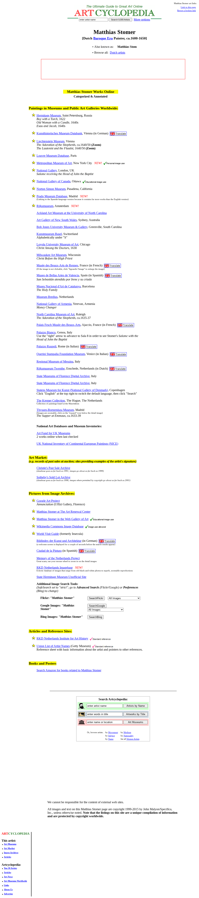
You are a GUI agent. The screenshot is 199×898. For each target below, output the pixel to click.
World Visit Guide (48, 533)
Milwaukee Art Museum (51, 255)
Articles (7, 857)
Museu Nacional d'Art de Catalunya (59, 286)
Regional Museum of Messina (55, 361)
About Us (8, 889)
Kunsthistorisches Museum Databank (59, 133)
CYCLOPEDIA (19, 833)
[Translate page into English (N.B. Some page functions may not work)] (118, 133)
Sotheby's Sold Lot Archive (53, 477)
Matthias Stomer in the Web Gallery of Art (62, 519)
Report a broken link (186, 10)
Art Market (9, 848)
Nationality (129, 735)
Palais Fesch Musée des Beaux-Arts (58, 324)
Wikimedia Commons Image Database (60, 526)
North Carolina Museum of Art (55, 314)
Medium (127, 732)
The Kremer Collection (51, 400)
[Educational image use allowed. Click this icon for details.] (94, 181)
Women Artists (133, 739)
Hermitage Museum (49, 115)
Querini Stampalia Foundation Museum (61, 354)
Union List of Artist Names (53, 646)
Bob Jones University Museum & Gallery (62, 227)
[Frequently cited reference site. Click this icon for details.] (100, 638)
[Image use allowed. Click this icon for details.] (95, 526)
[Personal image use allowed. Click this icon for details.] (114, 163)
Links (6, 885)
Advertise (8, 894)
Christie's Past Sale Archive (53, 468)
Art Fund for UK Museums (53, 433)
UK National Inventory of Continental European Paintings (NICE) (77, 443)
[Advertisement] (113, 69)
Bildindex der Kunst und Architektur (59, 540)
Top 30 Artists (10, 868)
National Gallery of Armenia (54, 303)
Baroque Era (103, 38)
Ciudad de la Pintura (49, 550)
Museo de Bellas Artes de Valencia (58, 275)
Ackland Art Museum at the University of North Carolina (72, 213)
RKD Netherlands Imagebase (55, 567)
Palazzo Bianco (46, 332)
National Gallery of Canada (53, 181)
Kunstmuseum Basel (49, 234)
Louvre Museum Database (53, 155)
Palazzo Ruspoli (46, 346)
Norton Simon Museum (51, 189)
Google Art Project (48, 500)
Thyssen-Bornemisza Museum (55, 410)
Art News (8, 876)
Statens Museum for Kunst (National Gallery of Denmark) (72, 390)
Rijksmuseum (45, 206)
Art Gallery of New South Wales (57, 220)
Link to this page (188, 7)
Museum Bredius (47, 296)
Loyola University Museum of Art (57, 244)
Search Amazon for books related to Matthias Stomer (69, 670)
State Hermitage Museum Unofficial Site (61, 577)
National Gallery (47, 170)
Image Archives (11, 852)
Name (110, 739)
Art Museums (10, 844)
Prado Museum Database (52, 196)
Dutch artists (117, 52)
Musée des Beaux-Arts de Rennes (57, 265)
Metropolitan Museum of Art (54, 163)
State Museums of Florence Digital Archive (63, 376)
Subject (111, 735)
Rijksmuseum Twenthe (51, 368)
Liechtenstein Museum (50, 141)
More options (142, 19)
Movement (113, 732)
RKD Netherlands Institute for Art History (62, 638)
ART (5, 833)
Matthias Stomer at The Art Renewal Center (63, 511)
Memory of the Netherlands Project (58, 558)
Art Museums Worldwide (15, 881)
